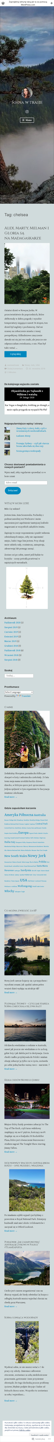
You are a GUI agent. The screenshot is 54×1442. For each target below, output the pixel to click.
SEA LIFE (34, 871)
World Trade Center (38, 886)
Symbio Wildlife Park (26, 875)
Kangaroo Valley (21, 842)
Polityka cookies (24, 1430)
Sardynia (26, 870)
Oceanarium (8, 862)
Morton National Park (13, 850)
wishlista (14, 886)
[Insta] (27, 111)
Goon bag (7, 838)
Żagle (23, 892)
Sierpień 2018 (10, 660)
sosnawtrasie (13, 365)
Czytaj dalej (12, 355)
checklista (18, 828)
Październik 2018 (12, 650)
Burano (21, 824)
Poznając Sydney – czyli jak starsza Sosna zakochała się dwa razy (32, 445)
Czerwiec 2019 (11, 632)
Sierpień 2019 (10, 627)
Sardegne (17, 871)
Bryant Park (44, 820)
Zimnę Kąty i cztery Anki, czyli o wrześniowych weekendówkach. (31, 429)
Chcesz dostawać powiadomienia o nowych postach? (24, 465)
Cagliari (27, 824)
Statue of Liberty (9, 875)
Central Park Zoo (9, 828)
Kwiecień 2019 (11, 636)
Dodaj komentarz (15, 368)
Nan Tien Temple (42, 850)
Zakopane (18, 892)
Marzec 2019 (10, 641)
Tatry (34, 875)
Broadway (20, 820)
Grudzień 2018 (11, 646)
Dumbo (44, 828)
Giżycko (45, 833)
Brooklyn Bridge (35, 820)
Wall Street (31, 881)
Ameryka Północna (18, 815)
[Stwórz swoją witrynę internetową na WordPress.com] (27, 3)
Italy (13, 842)
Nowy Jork (30, 365)
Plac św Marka (34, 862)
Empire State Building (11, 833)
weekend (38, 881)
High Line (43, 838)
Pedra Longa (25, 862)
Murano (34, 850)
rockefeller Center (18, 866)
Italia (7, 842)
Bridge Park (13, 820)
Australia (40, 815)
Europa (23, 833)
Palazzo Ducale (16, 862)
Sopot (38, 871)
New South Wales (15, 856)
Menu (28, 120)
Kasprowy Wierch (31, 842)
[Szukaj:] (19, 675)
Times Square (15, 881)
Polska (42, 861)
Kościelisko (41, 842)
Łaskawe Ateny (23, 436)
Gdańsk (40, 833)
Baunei (6, 820)
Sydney (17, 875)
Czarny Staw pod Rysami (34, 828)
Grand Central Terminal (18, 838)
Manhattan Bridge (10, 846)
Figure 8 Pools (33, 833)
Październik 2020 (12, 622)
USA (38, 365)
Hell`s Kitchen (34, 838)
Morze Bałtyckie (26, 850)
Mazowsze (19, 846)
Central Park (41, 824)
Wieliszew (7, 886)
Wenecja (43, 881)
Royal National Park (30, 866)
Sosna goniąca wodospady (28, 451)
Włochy (9, 891)
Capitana (32, 824)
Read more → (10, 797)
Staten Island (45, 871)
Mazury (25, 846)
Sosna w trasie (27, 102)
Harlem (27, 838)
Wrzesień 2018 (11, 655)
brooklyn (26, 820)
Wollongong (25, 886)
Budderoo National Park (11, 824)
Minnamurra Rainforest (36, 846)
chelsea (24, 828)
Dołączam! (12, 490)
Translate (26, 696)
